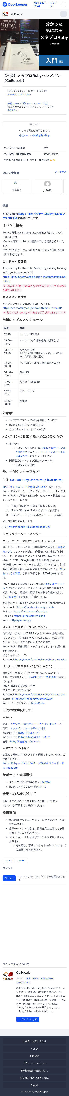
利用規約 (34, 1055)
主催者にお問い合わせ (34, 1041)
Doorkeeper (41, 1091)
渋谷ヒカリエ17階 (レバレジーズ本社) (28, 103)
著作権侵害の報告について (34, 1070)
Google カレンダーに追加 (19, 94)
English (34, 1085)
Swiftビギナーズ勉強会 (42, 677)
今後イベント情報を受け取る (34, 135)
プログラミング (23, 982)
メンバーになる (28, 1019)
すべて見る (60, 172)
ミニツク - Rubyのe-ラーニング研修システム (36, 724)
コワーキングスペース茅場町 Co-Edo (24, 486)
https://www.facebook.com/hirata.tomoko (40, 659)
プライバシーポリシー (34, 1063)
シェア (9, 860)
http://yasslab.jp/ (21, 620)
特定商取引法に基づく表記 (34, 1077)
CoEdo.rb (16, 14)
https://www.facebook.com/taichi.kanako (40, 694)
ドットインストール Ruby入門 (27, 728)
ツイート (21, 860)
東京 (28, 978)
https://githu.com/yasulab (29, 615)
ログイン (9, 878)
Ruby (35, 978)
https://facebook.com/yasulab (35, 607)
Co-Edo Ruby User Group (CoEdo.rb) (36, 480)
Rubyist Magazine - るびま (34, 737)
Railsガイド (14, 596)
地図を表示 (13, 110)
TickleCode (38, 703)
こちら (42, 786)
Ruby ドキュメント (29, 732)
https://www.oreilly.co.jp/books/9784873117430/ (32, 308)
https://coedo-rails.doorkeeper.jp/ (29, 526)
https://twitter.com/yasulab (30, 611)
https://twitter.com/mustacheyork (32, 698)
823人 (20, 978)
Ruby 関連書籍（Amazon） (26, 741)
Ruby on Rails (47, 978)
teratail (46, 782)
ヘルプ (34, 1048)
